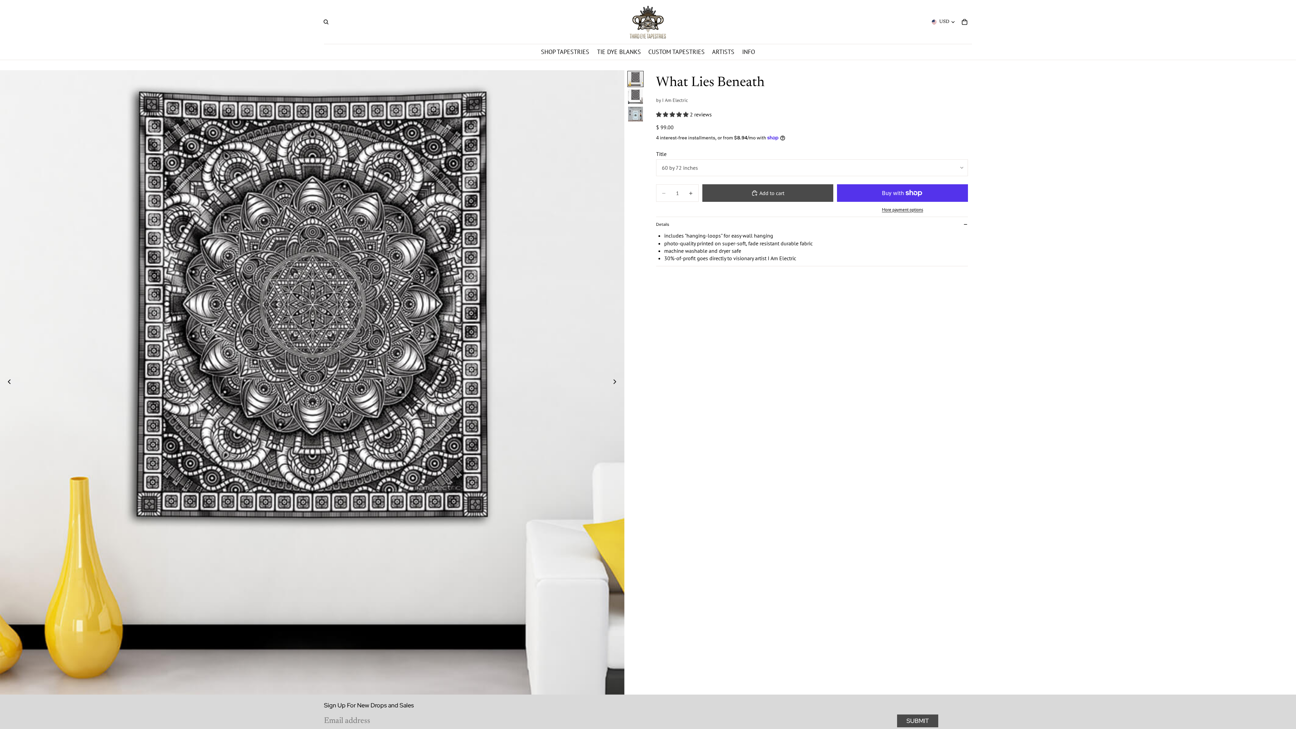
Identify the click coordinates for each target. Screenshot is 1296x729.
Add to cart (771, 193)
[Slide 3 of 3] (635, 114)
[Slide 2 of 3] (635, 96)
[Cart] (964, 22)
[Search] (326, 22)
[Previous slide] (7, 382)
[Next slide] (617, 382)
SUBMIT (918, 721)
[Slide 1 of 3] (635, 79)
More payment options (902, 210)
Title (661, 154)
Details (662, 224)
